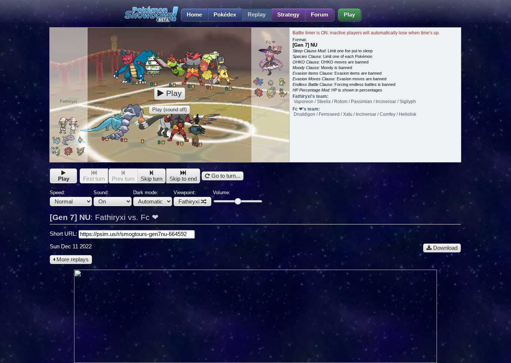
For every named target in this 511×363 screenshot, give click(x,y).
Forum (319, 15)
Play (349, 15)
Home (194, 15)
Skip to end (183, 179)
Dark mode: (145, 192)
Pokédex (225, 15)
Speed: (57, 192)
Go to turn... (225, 176)
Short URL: (64, 234)
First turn (94, 179)
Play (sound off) (169, 109)
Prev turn (123, 179)
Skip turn (151, 179)
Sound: (101, 192)
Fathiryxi (188, 202)
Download (445, 248)
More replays (72, 260)
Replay (257, 15)
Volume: (221, 192)
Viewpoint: (186, 197)
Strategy (288, 15)
